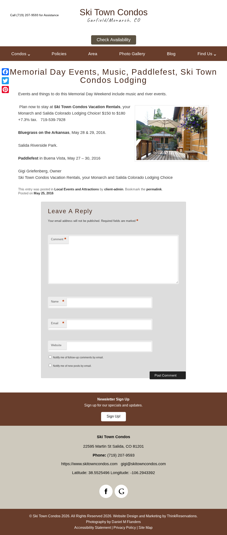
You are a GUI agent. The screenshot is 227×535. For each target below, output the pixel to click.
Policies (59, 53)
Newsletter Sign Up (113, 399)
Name (57, 301)
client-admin (113, 189)
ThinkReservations (182, 516)
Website (56, 345)
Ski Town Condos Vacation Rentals (87, 107)
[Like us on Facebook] (106, 491)
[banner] (113, 409)
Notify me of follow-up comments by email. (78, 357)
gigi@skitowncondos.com (143, 464)
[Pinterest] (5, 89)
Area (92, 53)
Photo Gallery (132, 53)
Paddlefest (28, 158)
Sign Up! (113, 416)
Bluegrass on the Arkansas (43, 132)
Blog (171, 53)
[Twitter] (5, 80)
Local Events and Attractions (76, 189)
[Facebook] (5, 71)
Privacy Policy (125, 527)
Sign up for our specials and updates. (113, 405)
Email (57, 323)
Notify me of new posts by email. (72, 365)
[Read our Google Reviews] (121, 491)
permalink (154, 189)
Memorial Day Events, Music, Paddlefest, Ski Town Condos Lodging (113, 76)
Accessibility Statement (92, 527)
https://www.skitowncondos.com (89, 464)
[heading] (113, 76)
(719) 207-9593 (27, 15)
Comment (58, 239)
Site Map (146, 527)
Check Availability (114, 39)
